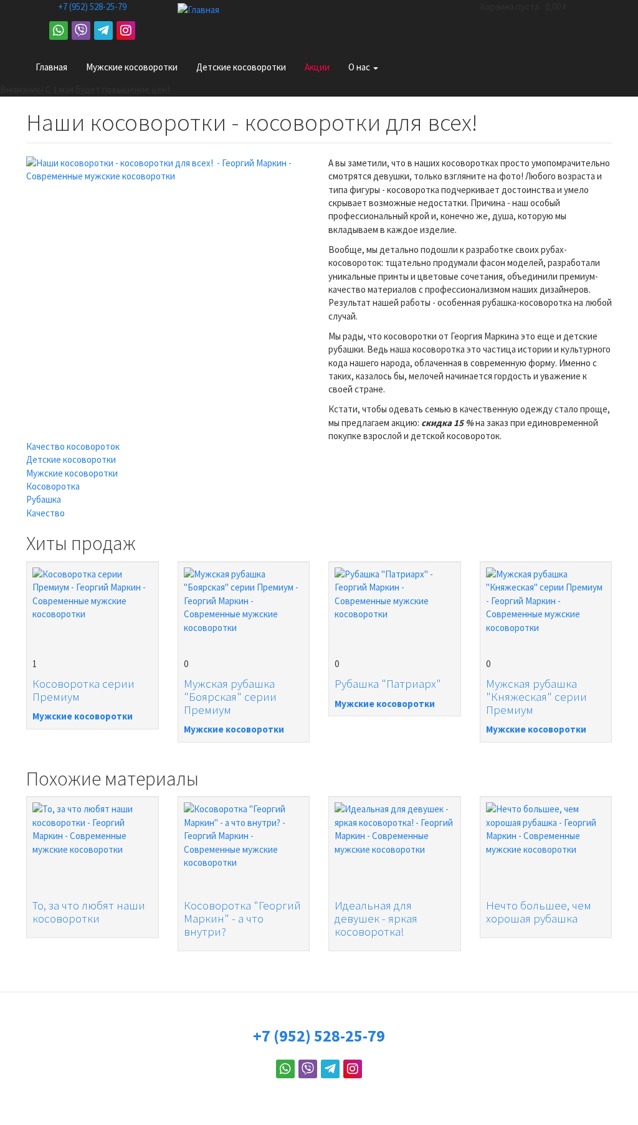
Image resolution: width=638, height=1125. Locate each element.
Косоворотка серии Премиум (83, 690)
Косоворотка (53, 486)
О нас (360, 67)
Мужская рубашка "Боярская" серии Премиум (230, 696)
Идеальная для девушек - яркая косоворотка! (376, 918)
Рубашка (43, 499)
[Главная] (203, 9)
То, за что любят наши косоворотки (88, 912)
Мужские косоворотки (132, 67)
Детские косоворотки (241, 67)
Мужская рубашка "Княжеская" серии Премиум (536, 696)
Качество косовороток (73, 446)
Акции (317, 67)
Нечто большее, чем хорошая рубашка (538, 912)
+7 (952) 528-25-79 (92, 6)
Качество (45, 513)
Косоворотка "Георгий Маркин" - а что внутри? (242, 918)
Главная (51, 67)
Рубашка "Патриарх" (388, 683)
